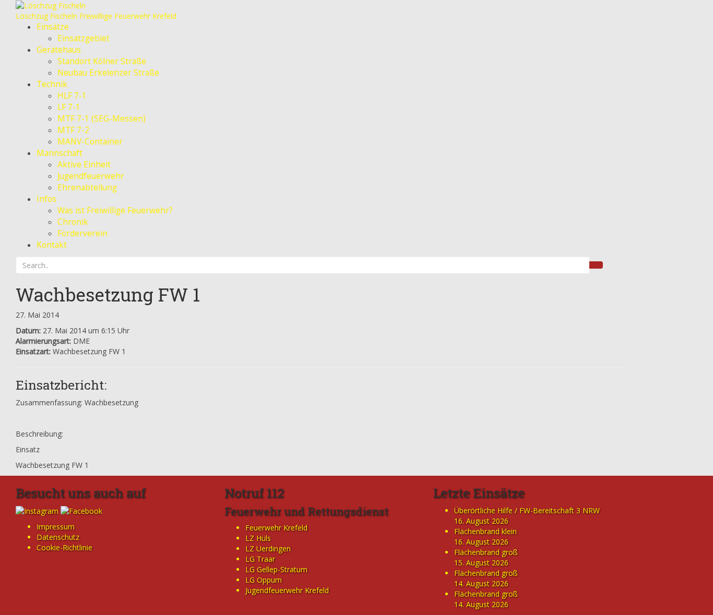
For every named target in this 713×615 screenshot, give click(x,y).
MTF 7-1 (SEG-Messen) (101, 118)
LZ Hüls (258, 538)
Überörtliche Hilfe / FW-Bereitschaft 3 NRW (527, 510)
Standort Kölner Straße (101, 61)
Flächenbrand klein (485, 531)
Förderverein (82, 233)
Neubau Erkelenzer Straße (108, 72)
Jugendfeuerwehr (90, 176)
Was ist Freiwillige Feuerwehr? (115, 210)
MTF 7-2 (73, 130)
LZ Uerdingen (268, 548)
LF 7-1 (68, 107)
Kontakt (52, 244)
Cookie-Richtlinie (64, 547)
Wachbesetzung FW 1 (108, 294)
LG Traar (260, 559)
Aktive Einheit (84, 164)
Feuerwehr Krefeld (276, 528)
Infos (46, 199)
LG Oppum (263, 580)
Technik (52, 84)
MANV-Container (90, 141)
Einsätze (53, 26)
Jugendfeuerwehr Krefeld (287, 590)
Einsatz (28, 449)
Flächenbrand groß (486, 552)
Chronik (72, 221)
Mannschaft (59, 153)
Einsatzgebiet (83, 38)
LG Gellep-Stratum (276, 569)
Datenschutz (58, 537)
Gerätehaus (59, 49)
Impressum (56, 527)
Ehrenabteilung (87, 187)
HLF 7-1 (72, 95)
